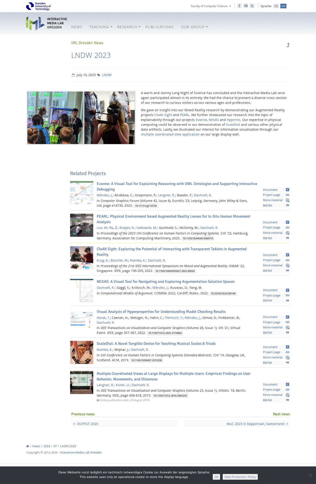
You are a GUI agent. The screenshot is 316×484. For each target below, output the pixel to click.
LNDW (107, 75)
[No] (310, 475)
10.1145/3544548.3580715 (198, 238)
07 (55, 446)
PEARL (184, 115)
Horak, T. (103, 317)
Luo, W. (102, 227)
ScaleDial (233, 124)
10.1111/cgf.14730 (146, 205)
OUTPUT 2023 (87, 424)
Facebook (239, 5)
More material (276, 200)
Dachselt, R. (203, 195)
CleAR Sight (163, 115)
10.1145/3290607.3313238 (146, 360)
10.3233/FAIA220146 (223, 293)
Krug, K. (103, 260)
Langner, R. (166, 195)
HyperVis (233, 119)
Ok (216, 477)
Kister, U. (123, 385)
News (36, 446)
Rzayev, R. (127, 227)
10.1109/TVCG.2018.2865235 (170, 395)
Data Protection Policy (240, 477)
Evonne (201, 119)
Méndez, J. (105, 195)
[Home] (27, 446)
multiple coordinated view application (170, 134)
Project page (276, 195)
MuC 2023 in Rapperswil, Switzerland (255, 424)
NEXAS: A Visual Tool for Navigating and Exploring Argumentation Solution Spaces (166, 281)
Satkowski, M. (146, 227)
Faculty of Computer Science (209, 6)
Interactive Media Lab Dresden (47, 23)
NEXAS (214, 119)
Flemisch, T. (174, 317)
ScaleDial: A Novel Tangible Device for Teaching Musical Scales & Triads (156, 343)
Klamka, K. (138, 260)
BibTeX (276, 205)
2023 (46, 446)
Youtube (246, 5)
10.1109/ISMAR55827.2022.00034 (175, 271)
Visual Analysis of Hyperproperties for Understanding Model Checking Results (161, 311)
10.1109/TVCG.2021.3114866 (165, 333)
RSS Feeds (252, 5)
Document (276, 190)
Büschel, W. (119, 260)
